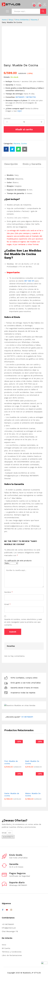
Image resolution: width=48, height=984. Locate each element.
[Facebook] (3, 910)
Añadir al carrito (24, 129)
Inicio (4, 945)
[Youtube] (7, 910)
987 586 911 (29, 281)
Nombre (8, 592)
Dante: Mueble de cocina (11, 794)
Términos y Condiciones (11, 952)
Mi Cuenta (6, 948)
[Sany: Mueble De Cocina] (6, 149)
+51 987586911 (27, 717)
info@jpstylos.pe (9, 928)
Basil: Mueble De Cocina (32, 762)
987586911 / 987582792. (26, 97)
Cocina (24, 143)
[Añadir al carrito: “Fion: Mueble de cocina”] (10, 757)
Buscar (43, 11)
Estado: (7, 77)
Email (7, 604)
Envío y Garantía (32, 164)
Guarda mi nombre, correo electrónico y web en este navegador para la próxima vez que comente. (23, 622)
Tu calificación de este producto (18, 561)
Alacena (16, 143)
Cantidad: (7, 118)
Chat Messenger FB (10, 931)
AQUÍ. (19, 111)
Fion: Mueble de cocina (11, 762)
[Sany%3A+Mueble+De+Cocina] (12, 149)
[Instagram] (11, 910)
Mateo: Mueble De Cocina (32, 794)
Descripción (11, 164)
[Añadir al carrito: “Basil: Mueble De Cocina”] (30, 757)
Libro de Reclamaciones (12, 955)
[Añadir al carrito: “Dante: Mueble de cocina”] (10, 789)
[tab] (12, 165)
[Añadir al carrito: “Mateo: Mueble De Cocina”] (30, 789)
